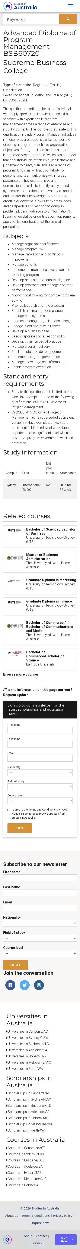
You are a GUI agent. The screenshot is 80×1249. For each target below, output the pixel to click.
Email (10, 753)
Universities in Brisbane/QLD (28, 1044)
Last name (13, 739)
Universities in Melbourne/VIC (29, 1062)
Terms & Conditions (36, 1216)
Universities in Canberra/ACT (29, 1031)
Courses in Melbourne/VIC (27, 1179)
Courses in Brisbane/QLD (26, 1160)
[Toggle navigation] (71, 6)
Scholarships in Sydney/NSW (29, 1099)
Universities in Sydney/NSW (28, 1037)
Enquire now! (40, 1223)
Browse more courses (21, 674)
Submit (20, 828)
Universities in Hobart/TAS (27, 1056)
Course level (14, 795)
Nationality (13, 767)
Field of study (15, 781)
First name (13, 725)
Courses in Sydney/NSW (26, 1154)
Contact (41, 1236)
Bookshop (37, 1243)
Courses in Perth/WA (23, 1185)
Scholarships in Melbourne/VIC (30, 1124)
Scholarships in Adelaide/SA (28, 1112)
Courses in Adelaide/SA (25, 1166)
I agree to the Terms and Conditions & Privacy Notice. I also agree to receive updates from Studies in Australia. (39, 813)
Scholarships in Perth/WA (26, 1130)
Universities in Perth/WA (25, 1068)
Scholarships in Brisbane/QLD (29, 1105)
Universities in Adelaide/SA (27, 1050)
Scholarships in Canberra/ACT (30, 1093)
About (28, 1236)
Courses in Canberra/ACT (26, 1148)
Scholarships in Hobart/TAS (28, 1118)
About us (11, 1216)
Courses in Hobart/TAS (25, 1172)
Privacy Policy (62, 1216)
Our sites (64, 1239)
